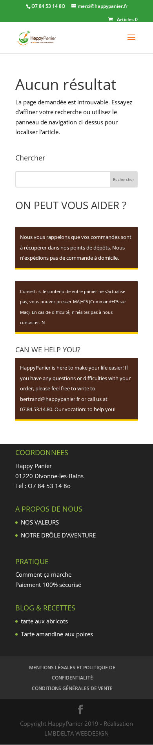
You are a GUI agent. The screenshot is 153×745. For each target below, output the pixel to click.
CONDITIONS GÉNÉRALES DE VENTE (72, 688)
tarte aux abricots (44, 621)
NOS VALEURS (40, 522)
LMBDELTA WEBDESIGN (76, 733)
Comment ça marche (43, 574)
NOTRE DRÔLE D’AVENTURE (58, 535)
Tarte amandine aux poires (57, 634)
